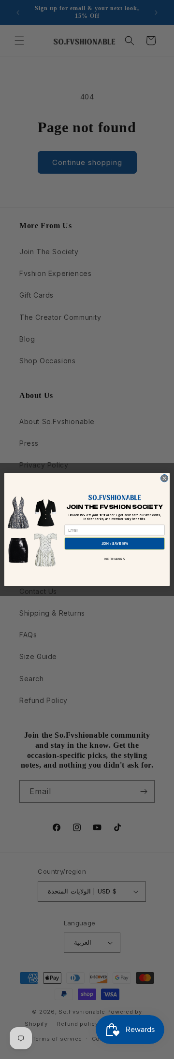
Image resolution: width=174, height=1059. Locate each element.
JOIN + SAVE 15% (115, 543)
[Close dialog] (164, 478)
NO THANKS (114, 559)
